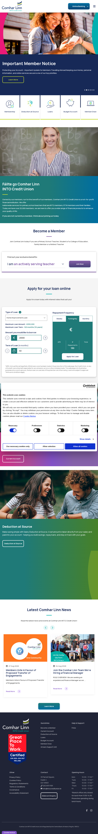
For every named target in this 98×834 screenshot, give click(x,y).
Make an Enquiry (49, 796)
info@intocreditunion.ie (52, 788)
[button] (45, 627)
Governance (14, 790)
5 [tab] (92, 90)
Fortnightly (72, 318)
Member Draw (46, 744)
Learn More (49, 706)
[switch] (37, 430)
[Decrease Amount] (7, 338)
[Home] (10, 6)
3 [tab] (88, 90)
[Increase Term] (45, 351)
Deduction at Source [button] (13, 543)
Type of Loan (11, 312)
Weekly (59, 318)
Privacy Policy (14, 777)
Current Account (47, 731)
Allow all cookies (80, 446)
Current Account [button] (13, 459)
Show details (85, 439)
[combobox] (36, 264)
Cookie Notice (29, 416)
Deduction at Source (49, 734)
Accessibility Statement (19, 793)
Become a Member (48, 728)
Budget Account (47, 740)
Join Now (80, 264)
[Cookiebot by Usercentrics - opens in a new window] (84, 386)
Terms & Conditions (17, 787)
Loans (43, 737)
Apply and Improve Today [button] (13, 85)
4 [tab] (90, 90)
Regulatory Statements (18, 783)
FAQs (74, 728)
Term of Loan (16, 345)
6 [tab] (94, 90)
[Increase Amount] (45, 338)
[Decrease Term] (7, 351)
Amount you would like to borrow (20, 332)
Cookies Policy (15, 780)
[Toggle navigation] (94, 6)
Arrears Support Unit (49, 747)
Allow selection (49, 446)
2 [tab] (86, 90)
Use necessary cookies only (18, 446)
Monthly (86, 318)
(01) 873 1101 (48, 785)
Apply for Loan (73, 356)
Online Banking (78, 6)
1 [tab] (85, 90)
